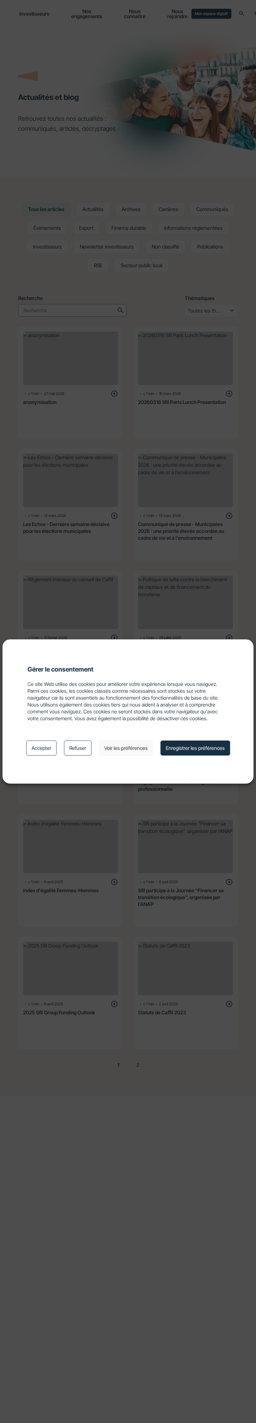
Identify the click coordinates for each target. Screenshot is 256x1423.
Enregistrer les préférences (195, 748)
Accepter (41, 748)
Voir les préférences (126, 748)
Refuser (77, 748)
